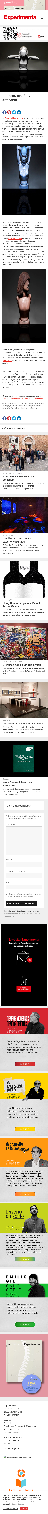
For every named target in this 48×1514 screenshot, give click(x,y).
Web (7, 882)
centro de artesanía (18, 406)
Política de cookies (11, 1433)
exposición (6, 408)
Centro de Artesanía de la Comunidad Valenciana (22, 399)
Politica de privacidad (13, 1429)
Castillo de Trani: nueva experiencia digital (17, 540)
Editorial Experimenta (13, 1440)
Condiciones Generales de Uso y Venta (20, 1426)
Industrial (6, 720)
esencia (38, 406)
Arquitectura (8, 535)
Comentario (12, 824)
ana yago (8, 406)
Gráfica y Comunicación (12, 473)
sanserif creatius (32, 408)
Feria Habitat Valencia (18, 408)
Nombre (10, 860)
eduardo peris (30, 406)
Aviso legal (8, 1423)
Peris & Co (7, 360)
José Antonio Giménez (10, 403)
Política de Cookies (16, 1504)
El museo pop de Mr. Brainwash (22, 664)
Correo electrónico (16, 871)
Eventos (6, 779)
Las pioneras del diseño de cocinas (24, 723)
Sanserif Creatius (15, 238)
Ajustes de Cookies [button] (10, 1509)
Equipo (7, 1444)
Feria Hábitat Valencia (14, 118)
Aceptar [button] (24, 1509)
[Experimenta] (20, 17)
